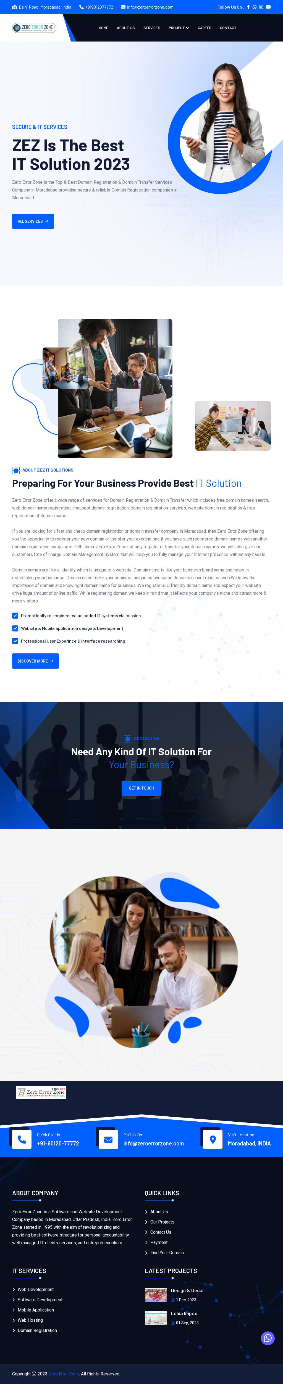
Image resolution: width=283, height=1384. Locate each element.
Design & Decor (187, 1290)
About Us (126, 27)
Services (151, 27)
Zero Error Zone (64, 1374)
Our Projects (162, 1222)
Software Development (40, 1299)
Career (204, 27)
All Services (30, 221)
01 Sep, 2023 (187, 1323)
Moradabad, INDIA (249, 1143)
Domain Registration (37, 1330)
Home (103, 27)
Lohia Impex (184, 1313)
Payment (158, 1242)
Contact (228, 27)
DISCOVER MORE (33, 661)
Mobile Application (36, 1310)
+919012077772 (99, 6)
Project (177, 27)
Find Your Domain (167, 1252)
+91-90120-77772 (58, 1143)
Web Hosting (30, 1320)
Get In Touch (141, 788)
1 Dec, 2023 (186, 1300)
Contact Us (160, 1232)
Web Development (36, 1289)
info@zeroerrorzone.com (150, 6)
